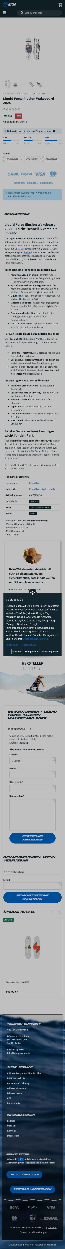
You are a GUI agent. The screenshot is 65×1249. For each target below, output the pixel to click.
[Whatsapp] (46, 1241)
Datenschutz (29, 644)
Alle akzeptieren (50, 651)
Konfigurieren (32, 651)
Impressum (12, 644)
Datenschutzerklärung (35, 638)
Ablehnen (17, 651)
